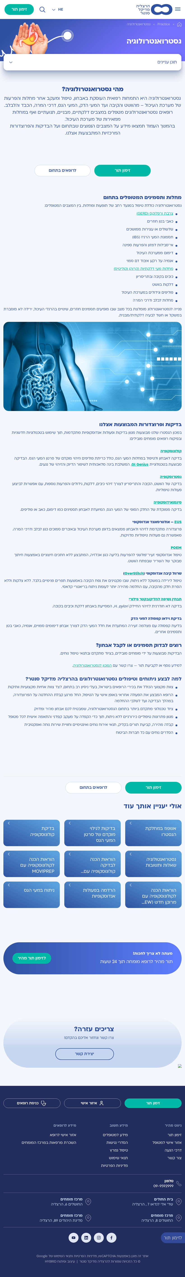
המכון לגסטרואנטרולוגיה (92, 665)
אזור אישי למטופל (167, 1142)
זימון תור (19, 9)
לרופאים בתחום (62, 170)
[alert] (181, 1237)
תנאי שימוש (118, 1158)
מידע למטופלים (115, 1135)
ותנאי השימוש (63, 1256)
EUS (178, 522)
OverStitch (134, 573)
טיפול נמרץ (119, 1150)
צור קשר (174, 1158)
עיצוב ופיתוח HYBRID (60, 1261)
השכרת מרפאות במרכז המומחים (49, 1142)
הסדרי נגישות (117, 1142)
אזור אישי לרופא (63, 1135)
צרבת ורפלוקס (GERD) (154, 213)
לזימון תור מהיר (32, 958)
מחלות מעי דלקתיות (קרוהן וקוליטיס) (143, 268)
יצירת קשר (84, 1053)
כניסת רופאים (28, 1103)
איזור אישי (89, 1103)
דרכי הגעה (173, 1150)
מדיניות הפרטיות (114, 1165)
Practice (163, 24)
